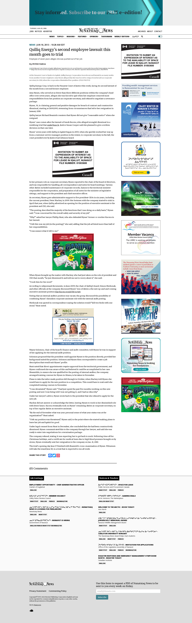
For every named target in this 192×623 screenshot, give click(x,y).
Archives (142, 31)
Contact (158, 31)
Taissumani (106, 36)
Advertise (47, 31)
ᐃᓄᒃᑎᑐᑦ (135, 36)
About (150, 31)
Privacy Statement (37, 591)
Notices (38, 31)
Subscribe (102, 597)
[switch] (160, 36)
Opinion (94, 36)
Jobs (32, 31)
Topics (60, 36)
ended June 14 (53, 125)
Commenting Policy (57, 591)
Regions (70, 36)
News (52, 36)
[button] (31, 610)
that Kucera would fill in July (67, 292)
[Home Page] (96, 30)
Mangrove (37, 605)
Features (82, 36)
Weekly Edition (121, 36)
